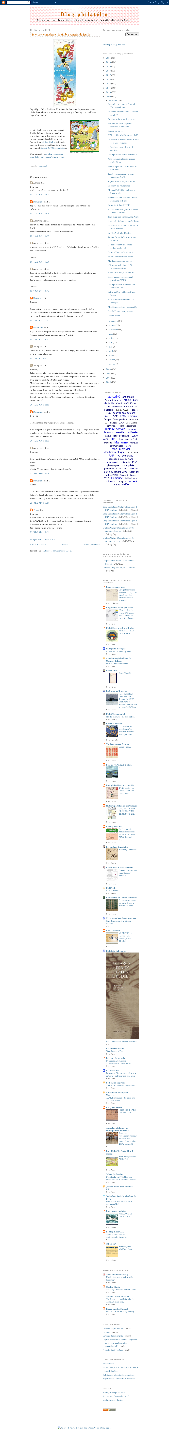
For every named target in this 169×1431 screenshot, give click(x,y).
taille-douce (131, 478)
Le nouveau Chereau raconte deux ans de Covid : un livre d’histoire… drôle (121, 1074)
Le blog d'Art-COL (115, 1231)
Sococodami (108, 1363)
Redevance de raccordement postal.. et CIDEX (120, 278)
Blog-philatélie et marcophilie (120, 785)
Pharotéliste (111, 670)
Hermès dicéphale (127, 426)
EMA (123, 416)
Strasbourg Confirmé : (127, 849)
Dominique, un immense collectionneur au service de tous (118, 1062)
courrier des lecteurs (124, 412)
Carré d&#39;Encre (126, 403)
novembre (113, 320)
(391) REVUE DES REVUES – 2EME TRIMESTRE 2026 (127, 811)
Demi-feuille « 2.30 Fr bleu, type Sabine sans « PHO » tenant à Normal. (121, 1178)
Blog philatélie (84, 14)
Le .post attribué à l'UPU (119, 204)
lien (113, 438)
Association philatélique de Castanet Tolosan (118, 659)
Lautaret (106, 1332)
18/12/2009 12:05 (40, 194)
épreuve (133, 416)
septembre (113, 329)
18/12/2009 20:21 (40, 320)
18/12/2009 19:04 (40, 291)
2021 (108, 57)
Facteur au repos (115, 130)
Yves (35, 509)
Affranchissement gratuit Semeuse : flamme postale (123, 211)
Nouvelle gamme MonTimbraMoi (125, 1247)
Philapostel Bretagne (116, 648)
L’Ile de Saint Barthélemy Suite (118, 651)
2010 (108, 92)
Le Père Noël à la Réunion (119, 232)
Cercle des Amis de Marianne (119, 867)
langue (108, 436)
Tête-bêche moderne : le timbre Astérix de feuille (61, 34)
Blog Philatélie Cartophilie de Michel (120, 1152)
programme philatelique (115, 468)
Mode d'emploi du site (113, 1399)
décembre (113, 100)
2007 (108, 373)
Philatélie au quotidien (116, 714)
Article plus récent (38, 544)
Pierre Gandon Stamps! (117, 1308)
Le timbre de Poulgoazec (119, 185)
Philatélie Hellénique (116, 950)
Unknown (37, 298)
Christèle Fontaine (123, 410)
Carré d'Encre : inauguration (120, 311)
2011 (108, 87)
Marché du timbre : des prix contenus (120, 716)
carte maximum (114, 406)
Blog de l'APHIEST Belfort (119, 764)
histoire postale (115, 429)
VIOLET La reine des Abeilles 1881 (120, 1085)
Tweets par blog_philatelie (114, 44)
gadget (113, 423)
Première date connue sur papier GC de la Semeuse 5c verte (127, 903)
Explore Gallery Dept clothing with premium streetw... (118, 529)
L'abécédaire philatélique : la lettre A (119, 567)
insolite (120, 432)
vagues (122, 481)
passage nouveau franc (121, 459)
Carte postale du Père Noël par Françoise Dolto (121, 286)
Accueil (64, 544)
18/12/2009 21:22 (40, 339)
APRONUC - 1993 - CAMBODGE (127, 632)
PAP (111, 455)
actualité (43, 166)
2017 (108, 74)
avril (111, 350)
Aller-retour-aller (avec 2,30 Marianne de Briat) (120, 267)
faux (106, 423)
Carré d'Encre (114, 315)
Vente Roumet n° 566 (114, 1051)
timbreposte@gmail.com (114, 1392)
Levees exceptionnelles (113, 1328)
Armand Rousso (113, 400)
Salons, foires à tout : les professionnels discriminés (116, 1235)
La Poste (132, 432)
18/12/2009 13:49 (40, 235)
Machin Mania (113, 1286)
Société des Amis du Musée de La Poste (121, 1197)
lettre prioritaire (121, 435)
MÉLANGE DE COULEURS (125, 1215)
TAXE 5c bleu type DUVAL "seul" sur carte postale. (126, 790)
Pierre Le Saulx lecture (113, 1349)
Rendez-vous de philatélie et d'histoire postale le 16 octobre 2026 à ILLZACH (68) (127, 834)
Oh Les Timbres (49, 141)
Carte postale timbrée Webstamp (122, 154)
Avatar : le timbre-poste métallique (123, 221)
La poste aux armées (115, 586)
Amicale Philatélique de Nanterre (117, 1094)
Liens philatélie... (110, 1371)
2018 (108, 70)
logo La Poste (131, 439)
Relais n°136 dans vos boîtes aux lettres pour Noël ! (119, 1202)
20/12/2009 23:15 (40, 404)
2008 (108, 369)
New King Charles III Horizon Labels (121, 1289)
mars (111, 355)
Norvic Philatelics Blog (117, 1274)
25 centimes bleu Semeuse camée (121, 918)
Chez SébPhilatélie (114, 723)
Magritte (108, 442)
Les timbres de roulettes (117, 846)
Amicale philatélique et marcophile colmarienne (117, 1129)
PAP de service (125, 455)
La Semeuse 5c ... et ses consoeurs (121, 897)
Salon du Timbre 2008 (115, 471)
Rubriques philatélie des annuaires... (119, 1374)
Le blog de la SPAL (115, 826)
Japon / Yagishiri (125, 673)
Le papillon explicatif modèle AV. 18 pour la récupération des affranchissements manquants (127, 595)
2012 (108, 83)
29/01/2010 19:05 (40, 532)
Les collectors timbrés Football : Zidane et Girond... (122, 106)
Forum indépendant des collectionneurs (120, 1367)
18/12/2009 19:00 (40, 261)
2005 (108, 382)
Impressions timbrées (116, 1210)
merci (128, 445)
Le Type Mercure (114, 1107)
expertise (134, 419)
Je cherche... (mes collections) (116, 1396)
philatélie (125, 462)
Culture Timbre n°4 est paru (120, 252)
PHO (134, 462)
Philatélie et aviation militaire (120, 627)
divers (107, 416)
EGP (115, 416)
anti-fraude (128, 396)
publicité (133, 468)
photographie (113, 465)
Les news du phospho (115, 1058)
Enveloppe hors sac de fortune (121, 119)
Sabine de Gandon (114, 1174)
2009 (108, 96)
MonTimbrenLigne (114, 452)
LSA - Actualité (113, 930)
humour (108, 432)
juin (111, 342)
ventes (116, 484)
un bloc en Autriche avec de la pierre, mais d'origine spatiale (48, 155)
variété (133, 481)
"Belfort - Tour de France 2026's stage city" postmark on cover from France (126, 614)
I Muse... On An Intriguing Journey (120, 1311)
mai (111, 346)
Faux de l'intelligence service (117, 663)
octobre (112, 325)
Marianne (121, 442)
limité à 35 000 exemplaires (52, 147)
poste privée (128, 465)
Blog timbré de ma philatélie (119, 607)
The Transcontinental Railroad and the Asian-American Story (121, 1300)
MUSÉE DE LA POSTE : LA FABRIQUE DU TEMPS (126, 937)
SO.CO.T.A (111, 1243)
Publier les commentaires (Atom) (57, 550)
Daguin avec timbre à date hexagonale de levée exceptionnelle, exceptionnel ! (120, 1342)
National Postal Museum (117, 1296)
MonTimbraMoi (121, 449)
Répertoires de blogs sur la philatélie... (120, 1378)
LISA (120, 439)
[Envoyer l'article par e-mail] (30, 162)
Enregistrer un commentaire (42, 539)
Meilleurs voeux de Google (120, 260)
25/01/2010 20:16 (40, 502)
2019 (108, 66)
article (127, 400)
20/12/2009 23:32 (40, 440)
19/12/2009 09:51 (40, 358)
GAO (121, 423)
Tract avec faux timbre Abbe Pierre (123, 216)
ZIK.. (108, 1189)
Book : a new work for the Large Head (121, 1041)
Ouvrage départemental (113, 1335)
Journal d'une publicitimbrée (119, 1186)
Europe (107, 419)
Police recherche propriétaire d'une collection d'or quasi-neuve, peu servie (127, 730)
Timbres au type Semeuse (118, 744)
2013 (108, 79)
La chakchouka (112, 890)
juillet (112, 338)
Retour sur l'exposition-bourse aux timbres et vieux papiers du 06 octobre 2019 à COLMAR (128, 1138)
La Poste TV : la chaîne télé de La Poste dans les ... (123, 227)
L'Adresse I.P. (112, 1070)
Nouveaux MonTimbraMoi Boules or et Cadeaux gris (123, 141)
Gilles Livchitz (131, 423)
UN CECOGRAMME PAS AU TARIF (128, 1111)
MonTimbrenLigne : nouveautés (122, 306)
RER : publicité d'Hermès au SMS (123, 135)
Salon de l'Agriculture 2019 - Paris (127, 1157)
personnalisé (111, 462)
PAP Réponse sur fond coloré (121, 256)
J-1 (120, 767)
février (112, 359)
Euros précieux (120, 419)
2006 (108, 377)
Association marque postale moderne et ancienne (120, 125)
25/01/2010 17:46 (40, 473)
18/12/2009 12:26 (40, 213)
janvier (112, 363)
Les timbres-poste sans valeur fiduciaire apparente (128, 873)
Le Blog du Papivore (115, 1082)
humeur (132, 429)
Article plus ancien (91, 544)
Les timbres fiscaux (115, 1048)
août (111, 333)
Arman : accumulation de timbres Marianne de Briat (122, 199)
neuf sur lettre (132, 452)
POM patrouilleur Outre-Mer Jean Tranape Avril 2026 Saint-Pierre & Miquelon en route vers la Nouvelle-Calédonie (128, 700)
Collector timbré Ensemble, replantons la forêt (120, 246)
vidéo (125, 484)
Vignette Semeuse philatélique (121, 181)
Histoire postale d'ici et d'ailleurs (121, 805)
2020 (108, 62)
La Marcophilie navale (116, 691)
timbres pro (111, 481)
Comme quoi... (125, 746)
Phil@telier (111, 887)
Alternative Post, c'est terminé (121, 272)
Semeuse (117, 478)
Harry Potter (111, 426)
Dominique (38, 201)
